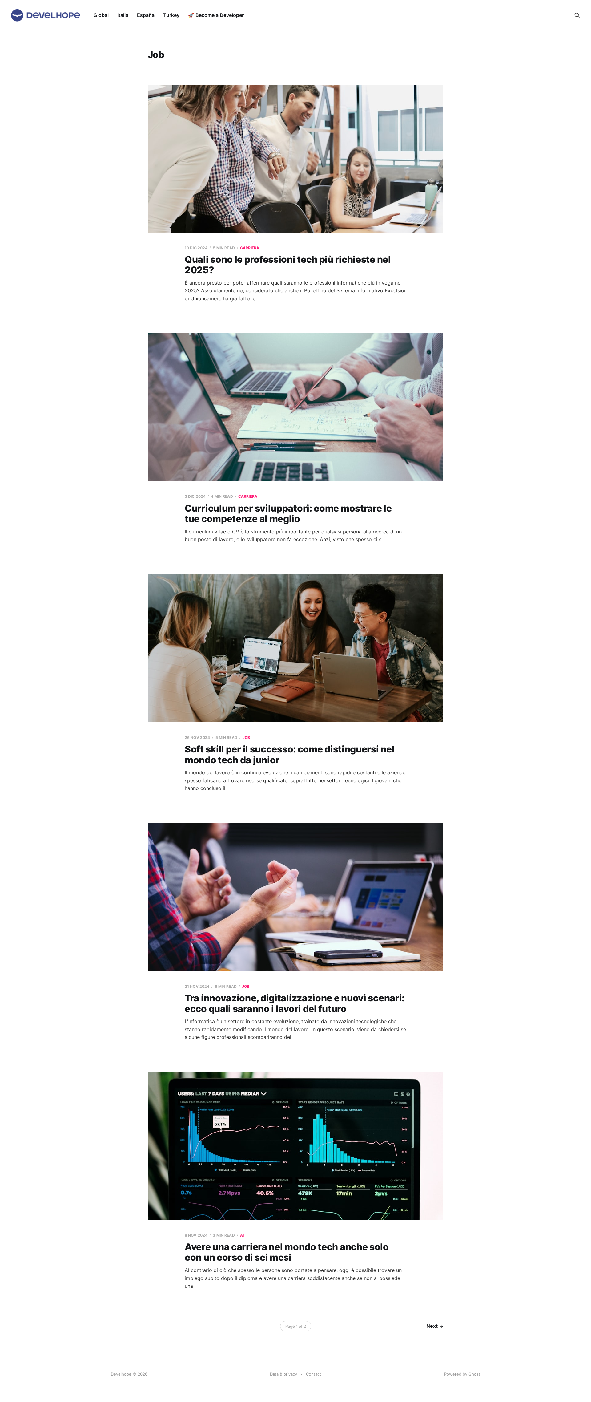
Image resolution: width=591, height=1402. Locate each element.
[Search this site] (577, 15)
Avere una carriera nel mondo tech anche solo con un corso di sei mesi (287, 1252)
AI (242, 1235)
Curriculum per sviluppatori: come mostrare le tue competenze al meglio (288, 514)
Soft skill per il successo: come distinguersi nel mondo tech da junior (289, 754)
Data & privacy (283, 1374)
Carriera (249, 247)
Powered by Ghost (462, 1374)
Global (101, 15)
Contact (313, 1374)
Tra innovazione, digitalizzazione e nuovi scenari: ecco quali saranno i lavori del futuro (294, 1003)
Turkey (171, 15)
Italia (122, 15)
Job (246, 737)
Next (432, 1326)
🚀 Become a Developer (216, 15)
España (146, 15)
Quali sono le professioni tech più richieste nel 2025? (288, 265)
